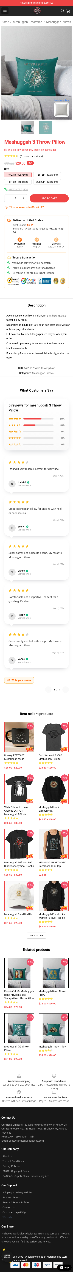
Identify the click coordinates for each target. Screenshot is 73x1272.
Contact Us (8, 1207)
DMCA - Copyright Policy (15, 1171)
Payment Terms (11, 1197)
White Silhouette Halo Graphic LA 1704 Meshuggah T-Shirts (16, 811)
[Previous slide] (7, 72)
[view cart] (68, 11)
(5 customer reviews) (31, 156)
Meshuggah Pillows (58, 22)
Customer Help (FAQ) (14, 1212)
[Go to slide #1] (27, 127)
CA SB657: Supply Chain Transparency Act (25, 1176)
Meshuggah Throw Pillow (52, 1046)
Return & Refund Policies (15, 1202)
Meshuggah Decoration (27, 22)
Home (5, 22)
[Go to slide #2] (45, 127)
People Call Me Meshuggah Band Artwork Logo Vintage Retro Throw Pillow (19, 995)
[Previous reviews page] (48, 689)
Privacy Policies (10, 1166)
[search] (62, 11)
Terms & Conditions (13, 1161)
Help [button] (66, 1267)
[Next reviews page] (65, 689)
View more (36, 935)
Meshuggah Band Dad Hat (18, 914)
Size (6, 169)
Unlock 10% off (7, 1256)
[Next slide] (66, 72)
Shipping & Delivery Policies (17, 1192)
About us (7, 1156)
